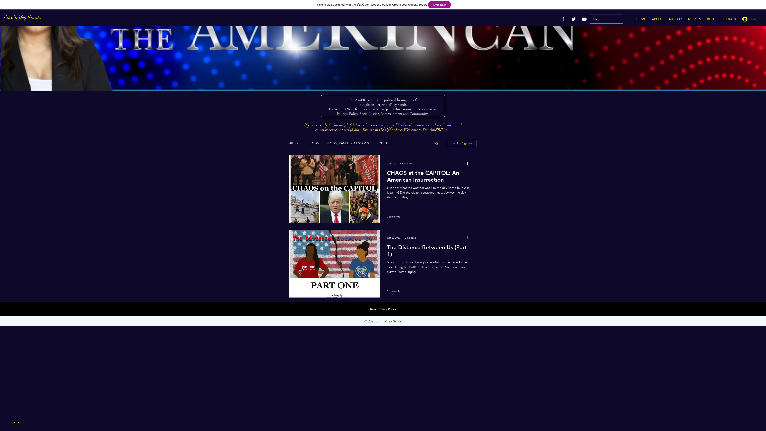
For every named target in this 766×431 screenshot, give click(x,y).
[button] (437, 144)
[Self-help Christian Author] (584, 19)
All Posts (295, 143)
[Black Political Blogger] (573, 19)
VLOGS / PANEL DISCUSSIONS (348, 143)
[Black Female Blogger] (563, 19)
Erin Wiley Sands (22, 17)
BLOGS (314, 143)
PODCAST (384, 143)
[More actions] (469, 163)
